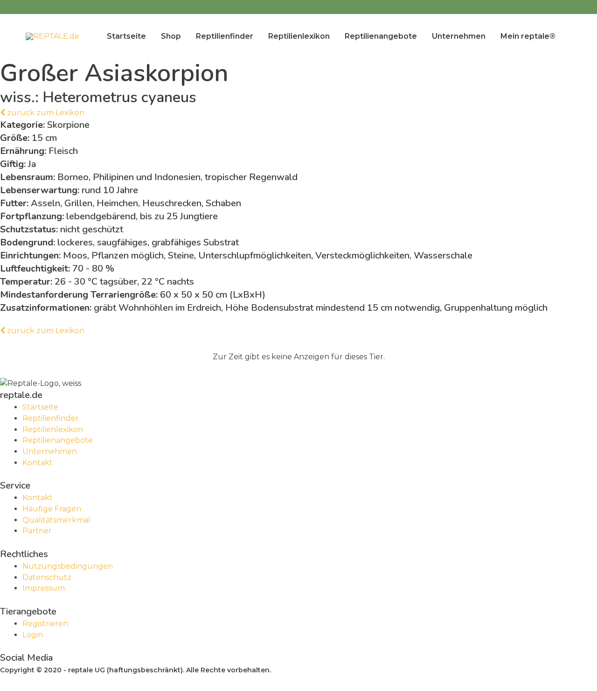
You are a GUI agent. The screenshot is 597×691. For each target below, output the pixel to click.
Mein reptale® (527, 36)
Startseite (126, 36)
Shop (171, 36)
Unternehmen (459, 36)
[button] (42, 112)
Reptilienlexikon (299, 36)
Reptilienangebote (381, 36)
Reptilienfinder (224, 36)
